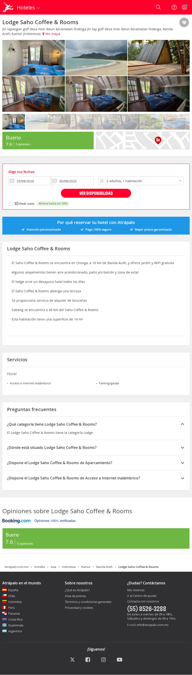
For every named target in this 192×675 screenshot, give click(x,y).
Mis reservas (135, 590)
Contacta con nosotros (143, 601)
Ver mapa (52, 33)
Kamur (86, 567)
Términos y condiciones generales (88, 602)
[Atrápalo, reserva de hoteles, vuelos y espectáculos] (8, 7)
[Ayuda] (174, 7)
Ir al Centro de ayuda (141, 596)
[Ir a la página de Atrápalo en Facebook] (88, 660)
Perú (11, 608)
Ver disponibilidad (96, 193)
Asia (53, 567)
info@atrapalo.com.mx (153, 625)
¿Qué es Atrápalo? (77, 590)
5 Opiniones (23, 144)
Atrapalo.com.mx (17, 567)
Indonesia (69, 567)
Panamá (14, 613)
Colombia (15, 602)
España (13, 590)
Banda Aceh (104, 567)
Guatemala (15, 625)
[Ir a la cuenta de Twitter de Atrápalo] (72, 660)
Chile (11, 596)
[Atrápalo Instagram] (104, 660)
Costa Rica (15, 619)
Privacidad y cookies (79, 608)
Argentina (15, 631)
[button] (184, 22)
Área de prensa (75, 596)
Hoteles (39, 567)
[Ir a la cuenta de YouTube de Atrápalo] (119, 660)
